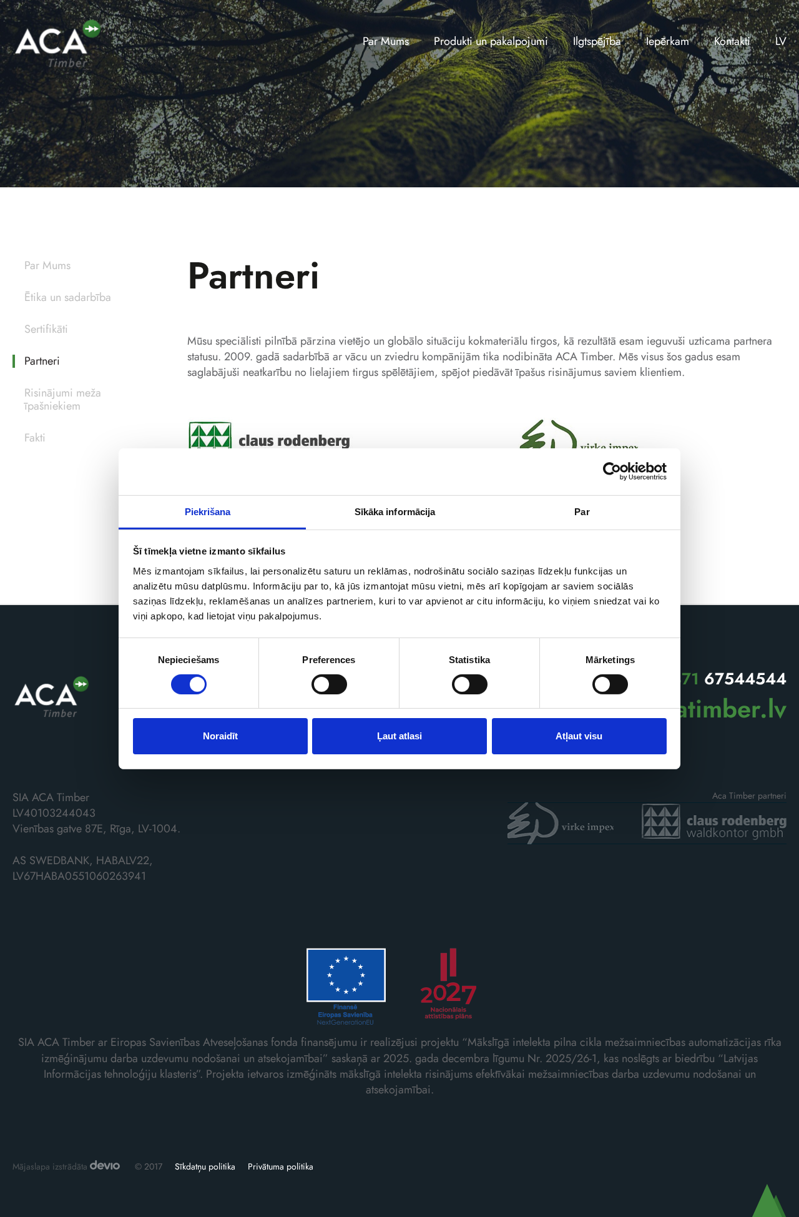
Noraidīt (220, 736)
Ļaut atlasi (399, 736)
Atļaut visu (579, 736)
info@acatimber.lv (687, 709)
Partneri (42, 361)
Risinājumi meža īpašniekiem (62, 400)
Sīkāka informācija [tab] (395, 511)
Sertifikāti (46, 329)
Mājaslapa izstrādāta (51, 1166)
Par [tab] (581, 511)
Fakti (35, 438)
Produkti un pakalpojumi (491, 41)
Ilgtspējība (597, 41)
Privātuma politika (280, 1167)
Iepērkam (667, 41)
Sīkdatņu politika (205, 1167)
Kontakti (732, 41)
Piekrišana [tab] (208, 511)
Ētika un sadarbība (67, 297)
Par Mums (386, 41)
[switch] (329, 684)
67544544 (724, 679)
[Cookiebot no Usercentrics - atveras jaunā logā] (612, 471)
